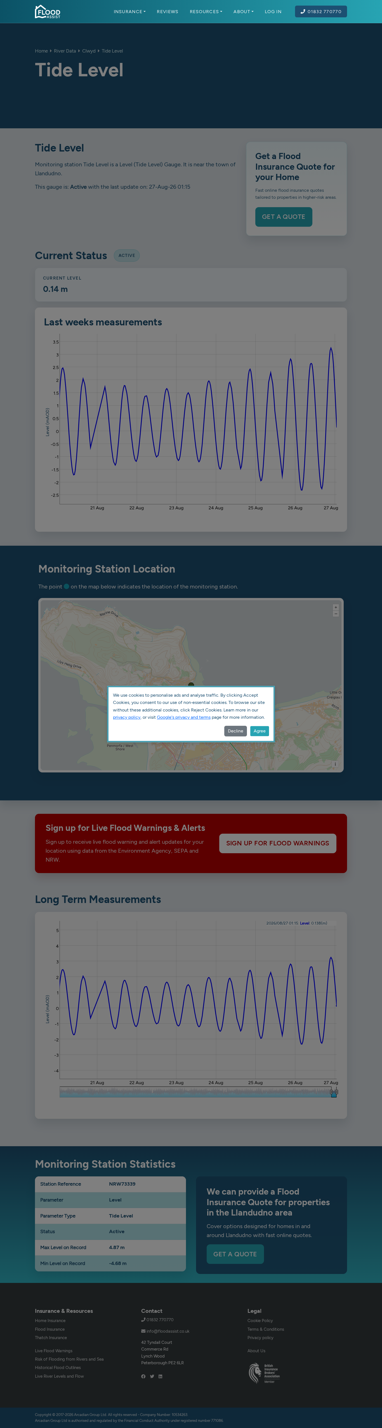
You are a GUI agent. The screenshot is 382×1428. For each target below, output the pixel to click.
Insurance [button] (128, 11)
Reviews (167, 11)
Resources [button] (204, 11)
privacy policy (126, 717)
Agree (260, 731)
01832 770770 (324, 11)
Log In (273, 11)
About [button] (242, 11)
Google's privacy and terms (184, 717)
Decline (235, 731)
